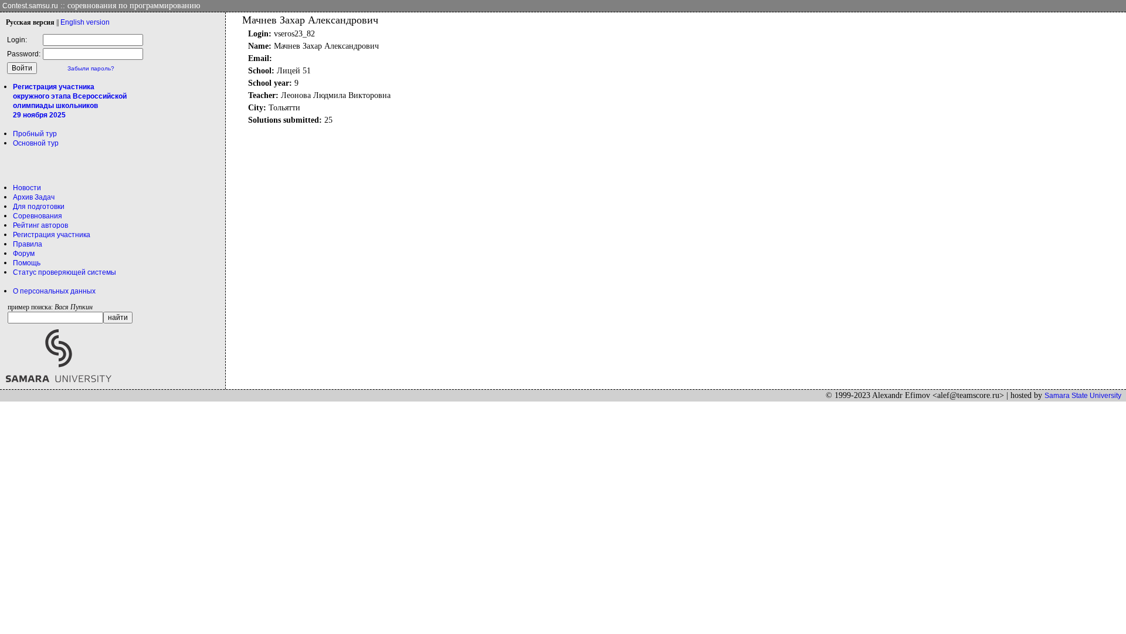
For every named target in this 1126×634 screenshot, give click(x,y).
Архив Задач (34, 197)
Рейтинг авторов (40, 225)
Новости (27, 188)
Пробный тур (35, 134)
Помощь (26, 263)
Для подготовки (39, 207)
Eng (85, 22)
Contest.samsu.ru (30, 6)
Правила (27, 244)
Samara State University (1082, 396)
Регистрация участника (51, 235)
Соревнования (37, 216)
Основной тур (36, 143)
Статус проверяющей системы (64, 272)
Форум (24, 253)
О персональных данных (54, 291)
